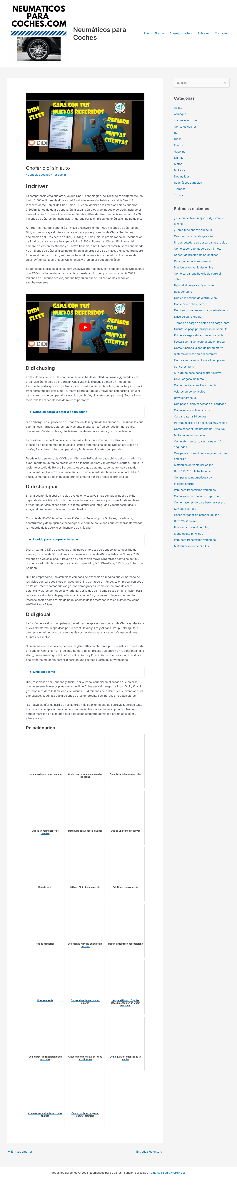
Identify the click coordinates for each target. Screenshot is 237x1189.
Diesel (178, 139)
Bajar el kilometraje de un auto (194, 285)
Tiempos (180, 189)
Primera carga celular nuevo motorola (198, 335)
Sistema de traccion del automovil (196, 354)
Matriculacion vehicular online (193, 267)
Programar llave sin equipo (191, 527)
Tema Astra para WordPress (167, 1172)
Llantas (178, 157)
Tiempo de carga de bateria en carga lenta (201, 323)
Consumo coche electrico (191, 304)
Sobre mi (203, 33)
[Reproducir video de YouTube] (85, 327)
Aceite (178, 107)
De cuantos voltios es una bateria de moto (201, 310)
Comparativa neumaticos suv (193, 477)
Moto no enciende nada (189, 435)
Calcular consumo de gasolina (193, 236)
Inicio (145, 33)
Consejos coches (180, 33)
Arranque (180, 114)
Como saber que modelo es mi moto (197, 248)
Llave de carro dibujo (187, 316)
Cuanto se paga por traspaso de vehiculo (201, 329)
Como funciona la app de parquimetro (198, 348)
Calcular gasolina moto (189, 379)
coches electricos (185, 120)
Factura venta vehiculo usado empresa (199, 341)
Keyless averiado (185, 508)
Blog (157, 33)
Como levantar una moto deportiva (196, 496)
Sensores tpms (184, 366)
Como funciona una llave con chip (196, 385)
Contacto (221, 33)
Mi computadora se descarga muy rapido (200, 242)
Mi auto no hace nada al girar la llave (197, 373)
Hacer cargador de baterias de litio (196, 515)
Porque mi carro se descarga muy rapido (200, 422)
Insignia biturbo (184, 484)
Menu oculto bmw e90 (188, 533)
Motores (179, 170)
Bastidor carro (183, 291)
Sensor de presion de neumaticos (196, 255)
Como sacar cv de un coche (192, 410)
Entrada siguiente (149, 1151)
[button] (162, 33)
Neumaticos (182, 176)
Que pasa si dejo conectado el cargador (200, 404)
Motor (178, 164)
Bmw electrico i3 (185, 398)
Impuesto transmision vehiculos (195, 490)
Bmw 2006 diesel (185, 521)
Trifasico (179, 195)
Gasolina (179, 151)
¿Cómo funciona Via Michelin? (193, 230)
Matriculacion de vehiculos (191, 546)
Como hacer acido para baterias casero (199, 502)
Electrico (180, 145)
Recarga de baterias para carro (194, 261)
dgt (176, 132)
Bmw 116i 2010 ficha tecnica (192, 471)
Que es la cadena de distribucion (195, 298)
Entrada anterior (20, 1151)
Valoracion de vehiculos (189, 391)
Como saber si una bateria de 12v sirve (199, 429)
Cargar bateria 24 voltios (190, 416)
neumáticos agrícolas (188, 182)
